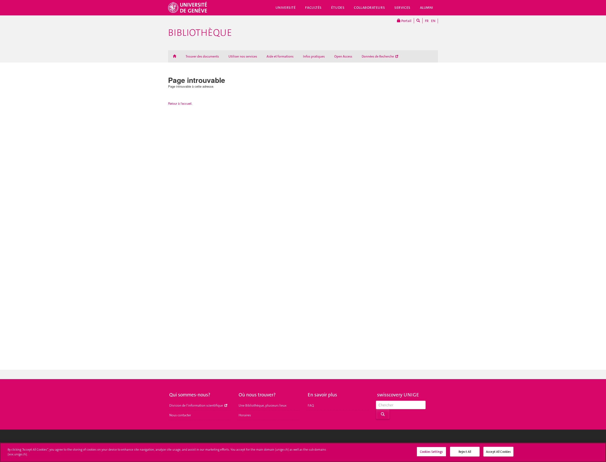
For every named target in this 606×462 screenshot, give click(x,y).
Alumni (426, 7)
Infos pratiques (314, 56)
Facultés (313, 7)
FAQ (311, 405)
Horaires (245, 415)
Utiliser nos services (242, 56)
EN (433, 20)
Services (402, 7)
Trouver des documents (202, 56)
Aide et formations (280, 56)
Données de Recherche (378, 56)
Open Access (343, 56)
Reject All (465, 452)
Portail (406, 20)
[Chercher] (418, 20)
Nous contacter (180, 415)
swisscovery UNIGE (398, 394)
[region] (303, 452)
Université (286, 7)
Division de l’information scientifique (196, 405)
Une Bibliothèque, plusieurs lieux (262, 405)
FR (427, 20)
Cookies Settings (431, 452)
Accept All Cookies (498, 452)
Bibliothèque (200, 33)
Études (337, 7)
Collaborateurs (369, 7)
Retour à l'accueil (180, 103)
